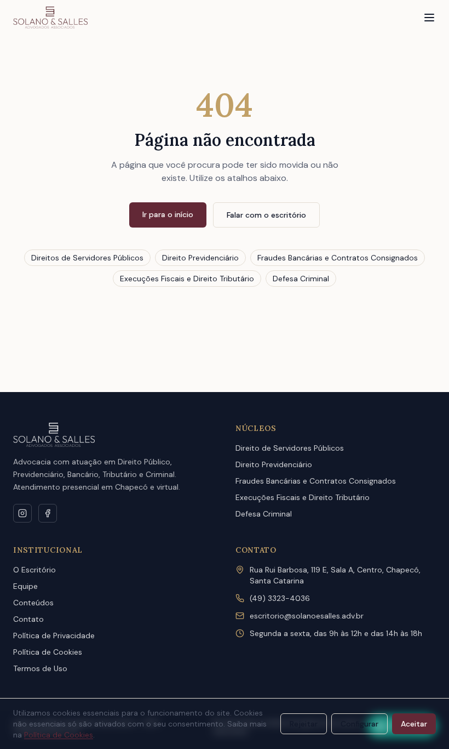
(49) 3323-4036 (280, 598)
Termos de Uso (40, 668)
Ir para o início (167, 214)
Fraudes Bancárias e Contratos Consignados (337, 258)
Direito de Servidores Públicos (289, 448)
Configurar (359, 724)
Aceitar (414, 724)
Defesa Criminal (301, 278)
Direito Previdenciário (200, 258)
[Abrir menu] (429, 17)
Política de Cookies (47, 652)
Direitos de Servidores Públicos (87, 258)
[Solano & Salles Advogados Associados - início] (50, 18)
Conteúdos (33, 603)
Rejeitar (304, 724)
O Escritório (34, 570)
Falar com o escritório (266, 215)
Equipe (25, 586)
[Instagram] (22, 513)
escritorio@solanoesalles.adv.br (307, 616)
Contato (28, 619)
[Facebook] (47, 513)
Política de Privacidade (54, 635)
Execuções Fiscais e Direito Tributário (187, 278)
